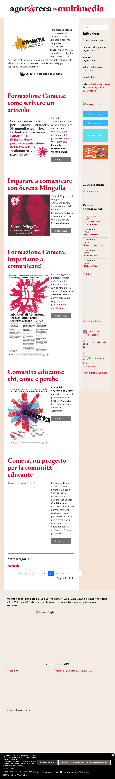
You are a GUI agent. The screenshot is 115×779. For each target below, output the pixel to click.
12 (57, 573)
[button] (10, 168)
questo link (57, 308)
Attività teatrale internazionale (92, 222)
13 (63, 573)
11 (51, 573)
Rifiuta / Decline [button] (47, 762)
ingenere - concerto (93, 245)
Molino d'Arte (90, 255)
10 (45, 573)
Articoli (13, 566)
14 (69, 573)
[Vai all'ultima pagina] (80, 573)
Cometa (65, 138)
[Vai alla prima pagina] (10, 573)
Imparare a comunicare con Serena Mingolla (40, 184)
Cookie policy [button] (17, 766)
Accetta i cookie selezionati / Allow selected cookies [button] (84, 762)
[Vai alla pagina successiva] (74, 573)
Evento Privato (91, 234)
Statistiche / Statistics (16, 775)
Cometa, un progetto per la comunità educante (37, 467)
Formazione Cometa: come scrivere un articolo (37, 102)
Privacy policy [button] (10, 768)
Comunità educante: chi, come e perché (36, 375)
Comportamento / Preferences (77, 772)
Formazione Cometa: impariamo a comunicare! (37, 258)
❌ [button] (113, 755)
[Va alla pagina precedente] (15, 573)
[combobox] (95, 27)
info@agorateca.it (99, 84)
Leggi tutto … (62, 159)
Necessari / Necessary (47, 772)
